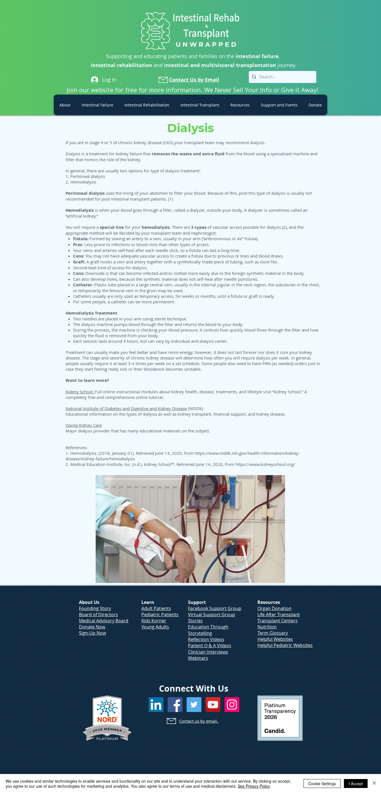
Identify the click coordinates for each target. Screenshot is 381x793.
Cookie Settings (322, 783)
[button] (65, 105)
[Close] (374, 783)
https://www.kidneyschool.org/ (265, 464)
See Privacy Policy (254, 786)
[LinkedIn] (156, 704)
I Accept (356, 783)
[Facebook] (175, 704)
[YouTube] (213, 704)
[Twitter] (194, 704)
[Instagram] (232, 704)
